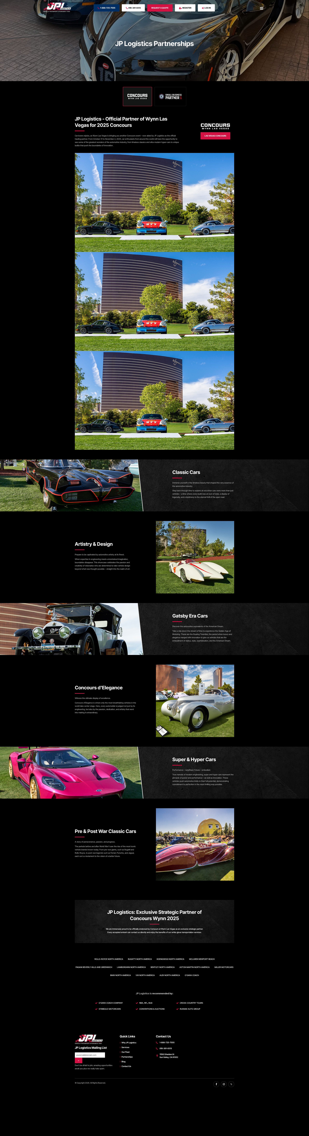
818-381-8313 (134, 8)
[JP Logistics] (57, 7)
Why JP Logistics (129, 1042)
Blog (123, 1061)
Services (125, 1047)
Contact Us (126, 1066)
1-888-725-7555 (107, 8)
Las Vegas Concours (215, 136)
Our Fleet (126, 1052)
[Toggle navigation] (262, 8)
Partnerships (127, 1057)
